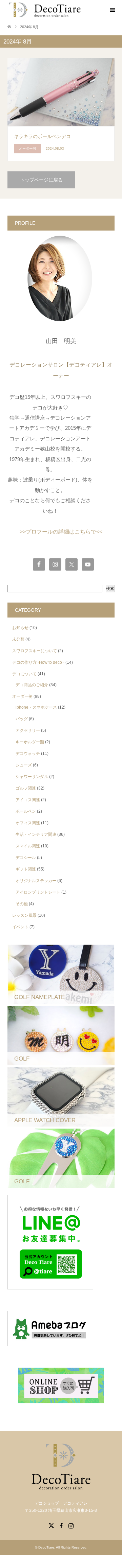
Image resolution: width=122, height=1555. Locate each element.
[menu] (112, 10)
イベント (20, 927)
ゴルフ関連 (26, 788)
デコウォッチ (28, 753)
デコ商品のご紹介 (32, 684)
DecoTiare (46, 1547)
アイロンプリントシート (38, 892)
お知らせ (20, 627)
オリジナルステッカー (36, 880)
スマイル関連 (28, 846)
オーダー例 (22, 696)
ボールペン (26, 811)
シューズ (24, 765)
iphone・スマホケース (36, 707)
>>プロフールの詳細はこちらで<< (61, 532)
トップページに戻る (41, 180)
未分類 (18, 639)
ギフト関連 (26, 869)
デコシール (26, 857)
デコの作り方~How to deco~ (38, 662)
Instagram (71, 1525)
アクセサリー (28, 730)
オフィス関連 (28, 823)
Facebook (61, 1525)
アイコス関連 (28, 799)
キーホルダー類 (30, 742)
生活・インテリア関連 (36, 834)
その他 (22, 903)
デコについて (24, 674)
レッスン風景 (24, 915)
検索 (110, 588)
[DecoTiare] (44, 10)
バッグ (22, 718)
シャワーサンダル (32, 776)
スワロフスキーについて (34, 650)
